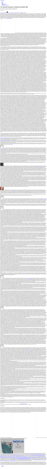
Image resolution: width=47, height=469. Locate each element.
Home (2, 466)
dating (7, 18)
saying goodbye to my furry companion (4, 140)
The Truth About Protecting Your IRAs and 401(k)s (17, 455)
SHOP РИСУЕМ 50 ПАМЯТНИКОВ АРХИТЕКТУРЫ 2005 (22, 458)
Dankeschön (3, 4)
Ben (27, 211)
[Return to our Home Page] (2, 0)
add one (12, 144)
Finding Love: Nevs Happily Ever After (5, 137)
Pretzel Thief (40, 166)
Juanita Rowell (31, 351)
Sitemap (3, 465)
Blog (2, 3)
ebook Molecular (13, 459)
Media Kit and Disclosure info (5, 5)
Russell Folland (30, 278)
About (2, 2)
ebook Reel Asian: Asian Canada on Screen (8, 454)
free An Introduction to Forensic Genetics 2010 (24, 459)
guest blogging (10, 18)
